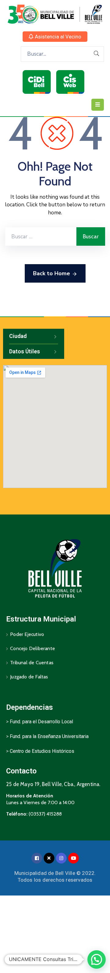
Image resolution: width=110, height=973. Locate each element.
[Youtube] (73, 858)
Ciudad (18, 336)
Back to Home (51, 273)
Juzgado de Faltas (29, 677)
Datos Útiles (24, 351)
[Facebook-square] (36, 858)
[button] (55, 36)
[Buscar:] (40, 236)
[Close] (49, 858)
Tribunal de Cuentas (31, 662)
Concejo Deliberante (32, 648)
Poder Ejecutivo (27, 634)
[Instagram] (61, 858)
